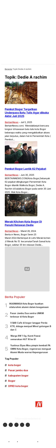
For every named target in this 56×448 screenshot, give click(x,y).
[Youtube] (16, 425)
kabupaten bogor (17, 375)
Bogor (10, 381)
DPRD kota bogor (16, 386)
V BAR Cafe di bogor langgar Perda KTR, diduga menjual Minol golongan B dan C (30, 326)
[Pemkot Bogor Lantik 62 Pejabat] (21, 162)
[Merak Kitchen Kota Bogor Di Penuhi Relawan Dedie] (21, 215)
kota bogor (13, 365)
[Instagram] (11, 425)
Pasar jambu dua (16, 370)
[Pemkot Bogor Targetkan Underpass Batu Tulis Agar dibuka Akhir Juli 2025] (21, 103)
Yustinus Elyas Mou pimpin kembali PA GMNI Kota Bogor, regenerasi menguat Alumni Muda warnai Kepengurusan (30, 349)
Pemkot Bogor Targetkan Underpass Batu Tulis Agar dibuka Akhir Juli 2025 (27, 113)
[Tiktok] (22, 425)
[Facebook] (5, 425)
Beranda (8, 69)
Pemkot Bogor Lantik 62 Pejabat (25, 168)
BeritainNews (11, 122)
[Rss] (28, 425)
